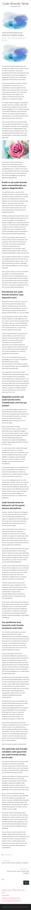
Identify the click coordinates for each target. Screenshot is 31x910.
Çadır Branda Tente (15, 3)
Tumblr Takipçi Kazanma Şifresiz (11, 901)
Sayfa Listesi (5, 895)
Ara (3, 879)
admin (24, 38)
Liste (3, 892)
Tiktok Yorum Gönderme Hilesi (11, 898)
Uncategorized (8, 854)
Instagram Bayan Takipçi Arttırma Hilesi (13, 890)
